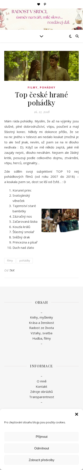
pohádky (24, 260)
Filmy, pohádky (42, 87)
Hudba (37, 338)
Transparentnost (41, 397)
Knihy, (34, 317)
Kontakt (41, 386)
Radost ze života (41, 328)
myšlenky (46, 317)
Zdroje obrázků (41, 391)
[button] (76, 414)
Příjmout (41, 436)
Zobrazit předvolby (41, 460)
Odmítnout (41, 448)
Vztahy (36, 333)
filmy (10, 260)
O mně (41, 381)
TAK (12, 270)
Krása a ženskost (41, 322)
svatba (47, 333)
